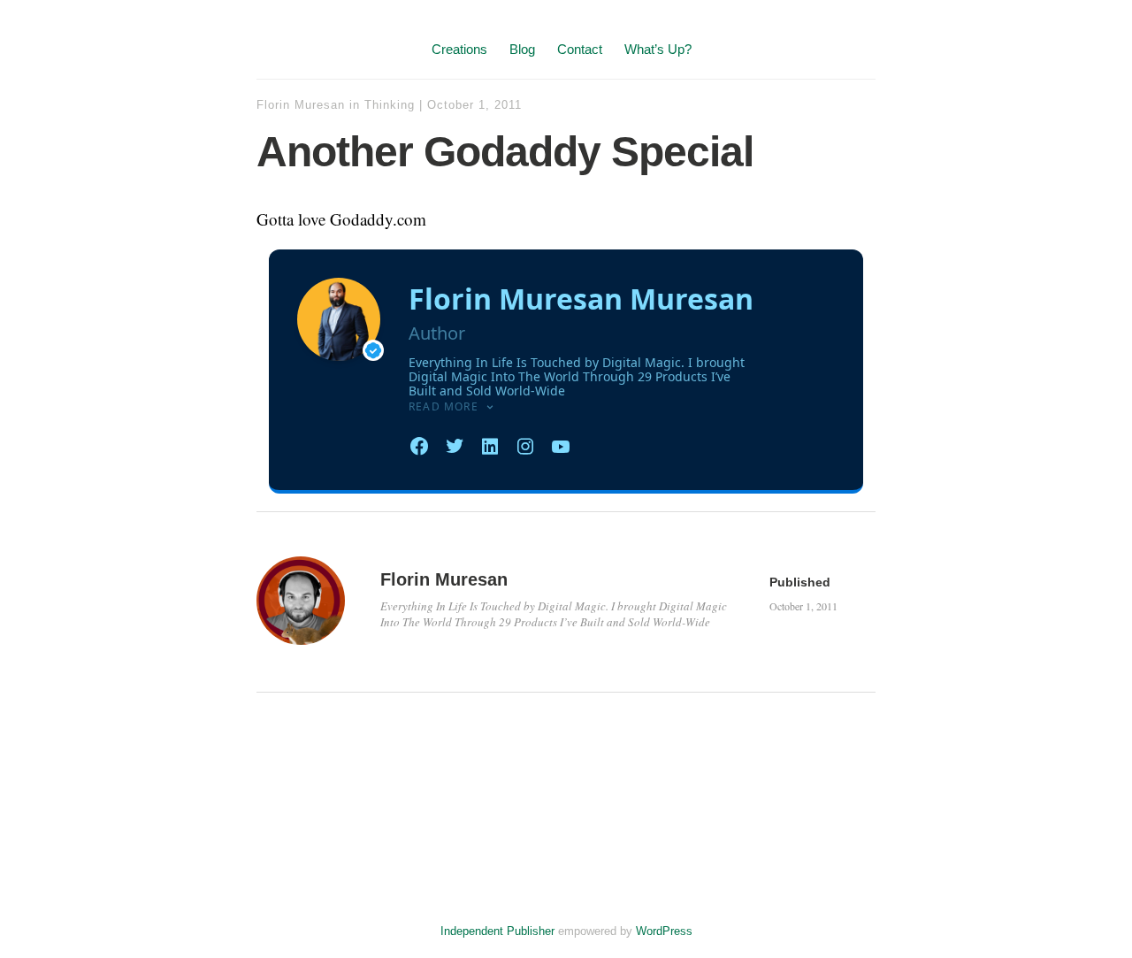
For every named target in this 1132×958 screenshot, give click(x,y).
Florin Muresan (300, 104)
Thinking (389, 104)
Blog (522, 49)
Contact (579, 49)
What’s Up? (658, 49)
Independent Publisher (497, 931)
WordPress (664, 931)
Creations (459, 49)
